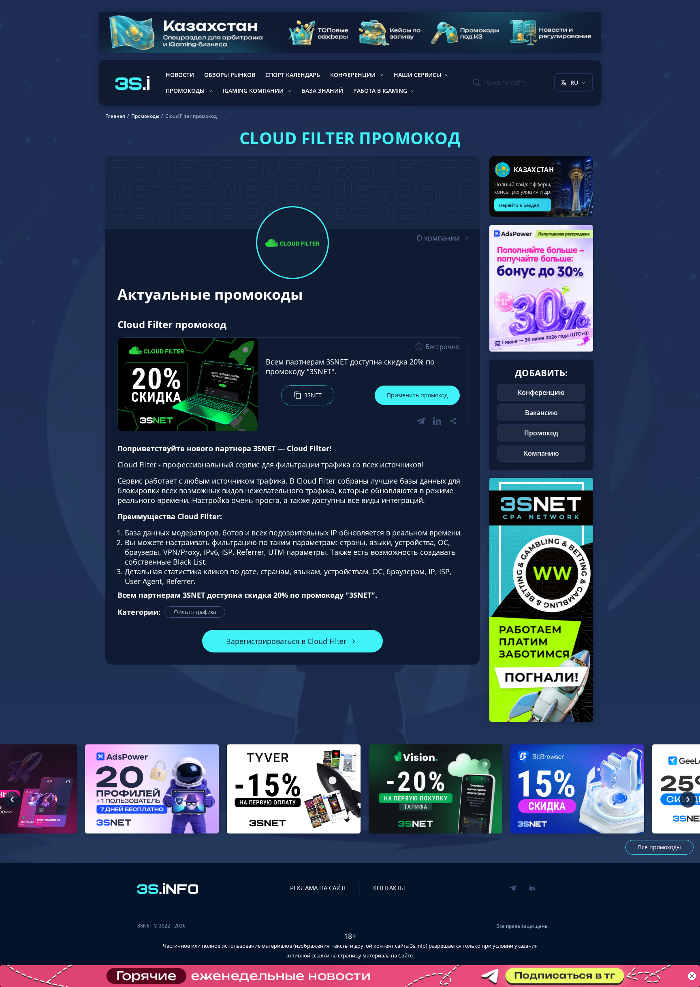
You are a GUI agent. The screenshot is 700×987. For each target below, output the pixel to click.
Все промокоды (659, 847)
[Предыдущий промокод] (12, 799)
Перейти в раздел (522, 204)
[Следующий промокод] (688, 799)
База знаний (322, 90)
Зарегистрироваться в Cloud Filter (286, 641)
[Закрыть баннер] (692, 976)
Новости (180, 75)
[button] (307, 395)
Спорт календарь (292, 75)
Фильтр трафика (195, 612)
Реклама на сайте (318, 888)
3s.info (418, 945)
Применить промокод (417, 395)
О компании (437, 238)
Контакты (389, 888)
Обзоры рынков (229, 75)
